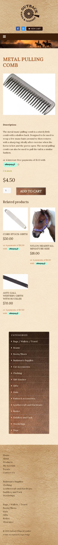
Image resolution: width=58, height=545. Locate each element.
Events (6, 469)
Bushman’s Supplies (13, 481)
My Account (9, 465)
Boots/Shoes (20, 354)
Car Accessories (21, 366)
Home (6, 455)
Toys (15, 430)
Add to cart (31, 191)
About (6, 458)
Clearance (8, 522)
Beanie (16, 347)
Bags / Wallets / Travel (25, 341)
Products (8, 462)
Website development (10, 535)
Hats (15, 392)
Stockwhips (19, 423)
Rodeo (16, 411)
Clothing (17, 373)
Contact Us (9, 472)
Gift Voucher (19, 379)
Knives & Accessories (24, 398)
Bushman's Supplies (23, 360)
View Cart (35, 29)
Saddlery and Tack (22, 417)
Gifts (15, 385)
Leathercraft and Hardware (27, 404)
